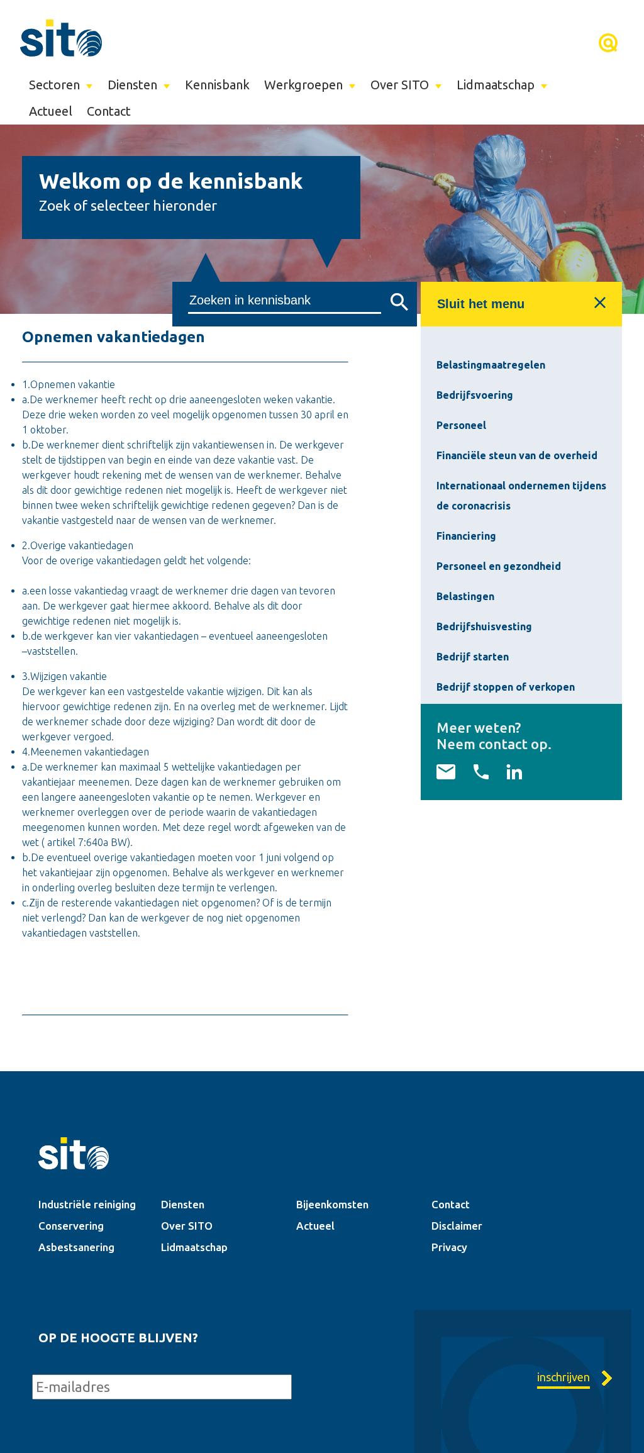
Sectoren (54, 84)
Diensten (132, 84)
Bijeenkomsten (332, 1204)
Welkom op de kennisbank (171, 180)
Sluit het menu (481, 304)
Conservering (71, 1226)
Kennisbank (217, 84)
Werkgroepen (303, 84)
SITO (61, 38)
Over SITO (399, 84)
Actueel (50, 111)
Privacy (449, 1247)
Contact (109, 111)
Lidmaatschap (496, 84)
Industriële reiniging (87, 1204)
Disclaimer (456, 1226)
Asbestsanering (76, 1247)
